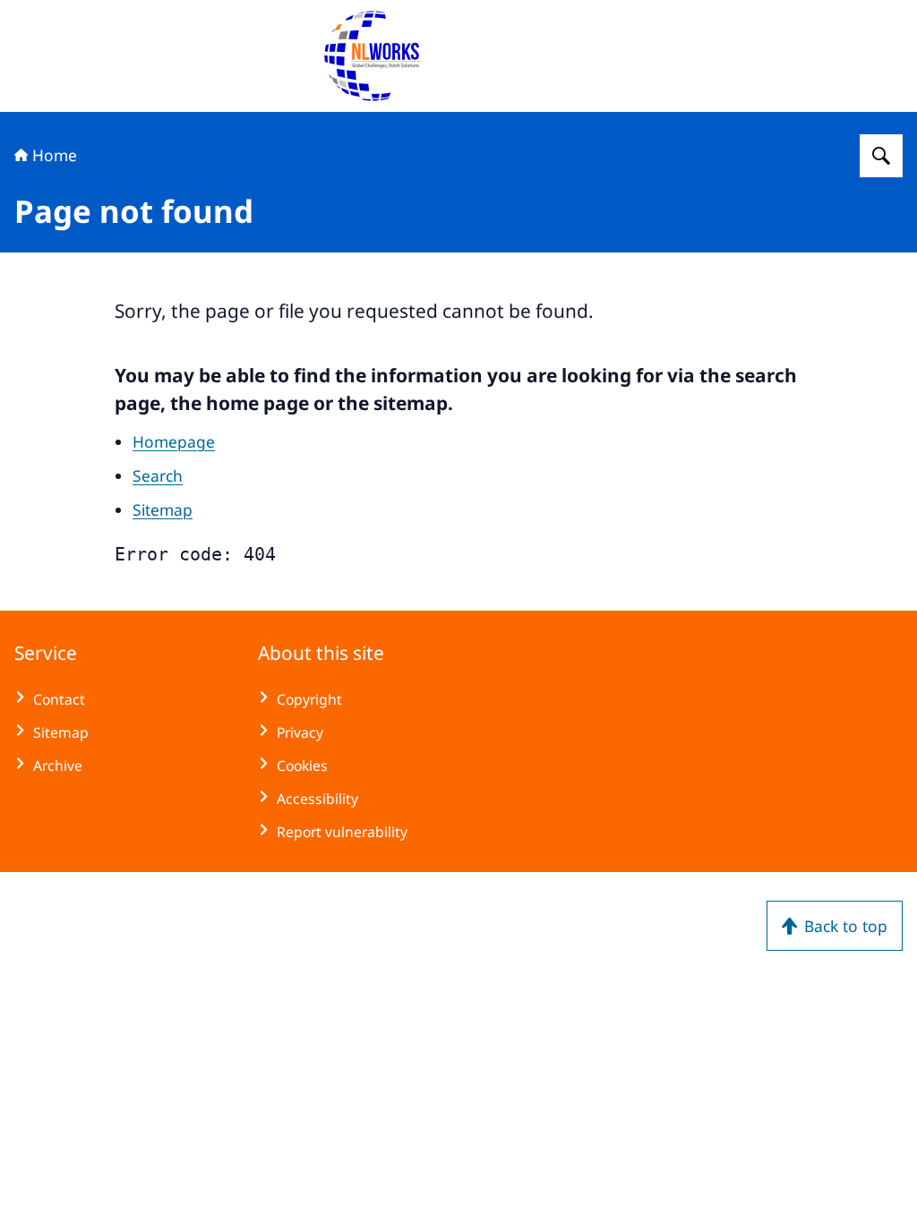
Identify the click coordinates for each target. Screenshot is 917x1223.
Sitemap (163, 509)
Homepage (174, 441)
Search (158, 475)
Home (54, 155)
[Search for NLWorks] (881, 155)
